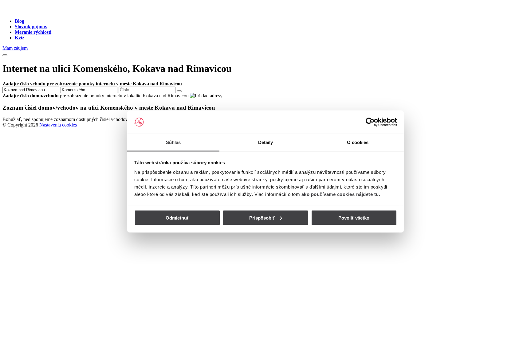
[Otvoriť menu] (4, 55)
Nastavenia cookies (58, 124)
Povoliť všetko (353, 217)
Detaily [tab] (265, 142)
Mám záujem (15, 48)
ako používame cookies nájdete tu (340, 194)
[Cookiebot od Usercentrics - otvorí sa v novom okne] (370, 122)
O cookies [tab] (358, 142)
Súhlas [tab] (173, 142)
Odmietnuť (177, 217)
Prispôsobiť (262, 217)
